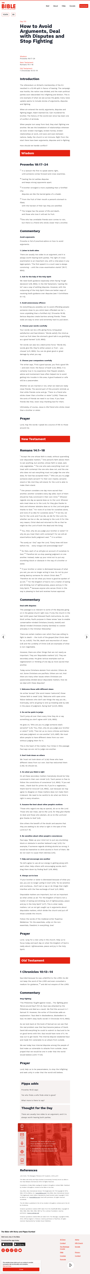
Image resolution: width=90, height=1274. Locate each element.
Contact (63, 1243)
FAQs (64, 6)
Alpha (77, 1240)
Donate (72, 6)
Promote (63, 1259)
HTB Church (79, 1243)
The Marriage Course (64, 1248)
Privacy (77, 1252)
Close (21, 1269)
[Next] (86, 637)
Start (47, 6)
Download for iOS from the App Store (44, 1148)
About (55, 6)
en (13, 14)
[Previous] (3, 637)
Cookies (63, 1256)
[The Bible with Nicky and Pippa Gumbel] (9, 6)
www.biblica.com (41, 1193)
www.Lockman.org (33, 1213)
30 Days (62, 1240)
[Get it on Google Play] (19, 1244)
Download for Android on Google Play (44, 1151)
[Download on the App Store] (7, 1244)
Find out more (7, 1266)
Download (83, 6)
